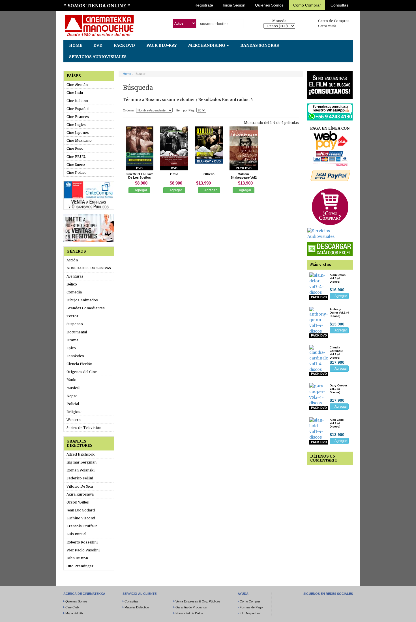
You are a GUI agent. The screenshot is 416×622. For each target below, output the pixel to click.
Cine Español (78, 109)
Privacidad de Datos (189, 613)
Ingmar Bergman (82, 462)
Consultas (339, 5)
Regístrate (203, 5)
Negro (72, 396)
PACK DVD (124, 45)
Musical (73, 388)
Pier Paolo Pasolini (83, 550)
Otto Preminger (80, 566)
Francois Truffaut (82, 526)
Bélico (72, 284)
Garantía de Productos (191, 607)
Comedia (74, 292)
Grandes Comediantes (86, 308)
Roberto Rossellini (82, 542)
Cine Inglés (76, 124)
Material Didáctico (137, 607)
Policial (73, 404)
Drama (72, 340)
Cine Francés (78, 117)
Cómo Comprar (250, 601)
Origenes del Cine (82, 372)
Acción (72, 260)
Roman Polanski (81, 470)
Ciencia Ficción (79, 364)
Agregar (140, 190)
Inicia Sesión (234, 5)
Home (127, 73)
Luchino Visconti (81, 518)
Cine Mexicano (79, 140)
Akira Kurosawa (80, 494)
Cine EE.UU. (76, 157)
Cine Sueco (76, 164)
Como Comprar (307, 5)
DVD (97, 45)
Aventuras (75, 276)
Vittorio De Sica (80, 486)
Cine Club (72, 607)
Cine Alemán (77, 84)
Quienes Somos (269, 5)
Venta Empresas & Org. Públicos (197, 601)
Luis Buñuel (76, 534)
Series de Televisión (84, 428)
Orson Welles (78, 502)
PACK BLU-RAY (161, 45)
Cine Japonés (78, 132)
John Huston (77, 558)
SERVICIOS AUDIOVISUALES (97, 56)
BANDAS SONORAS (259, 45)
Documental (77, 332)
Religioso (75, 412)
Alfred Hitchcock (81, 454)
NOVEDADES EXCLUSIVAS (89, 268)
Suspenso (75, 324)
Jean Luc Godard (81, 510)
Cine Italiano (77, 101)
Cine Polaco (77, 172)
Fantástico (75, 356)
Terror (72, 316)
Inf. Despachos (250, 613)
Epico (71, 348)
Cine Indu (75, 92)
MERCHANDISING (207, 45)
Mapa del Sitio (74, 613)
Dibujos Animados (82, 300)
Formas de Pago (251, 607)
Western (74, 420)
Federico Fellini (80, 478)
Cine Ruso (75, 148)
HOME (75, 45)
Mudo (71, 380)
